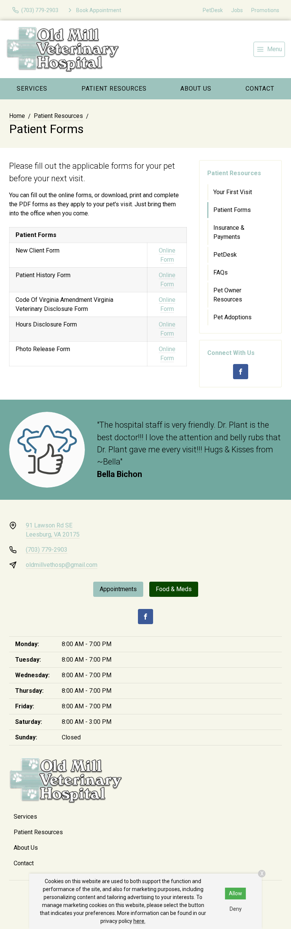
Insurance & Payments (228, 232)
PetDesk (213, 10)
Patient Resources (114, 88)
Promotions (265, 10)
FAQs (220, 272)
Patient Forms (232, 209)
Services (32, 88)
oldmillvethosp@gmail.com (61, 564)
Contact (24, 863)
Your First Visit (232, 192)
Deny (236, 909)
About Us (195, 88)
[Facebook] (240, 371)
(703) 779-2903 (46, 549)
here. (139, 921)
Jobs (237, 10)
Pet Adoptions (232, 317)
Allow (235, 893)
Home (17, 115)
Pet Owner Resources (227, 295)
